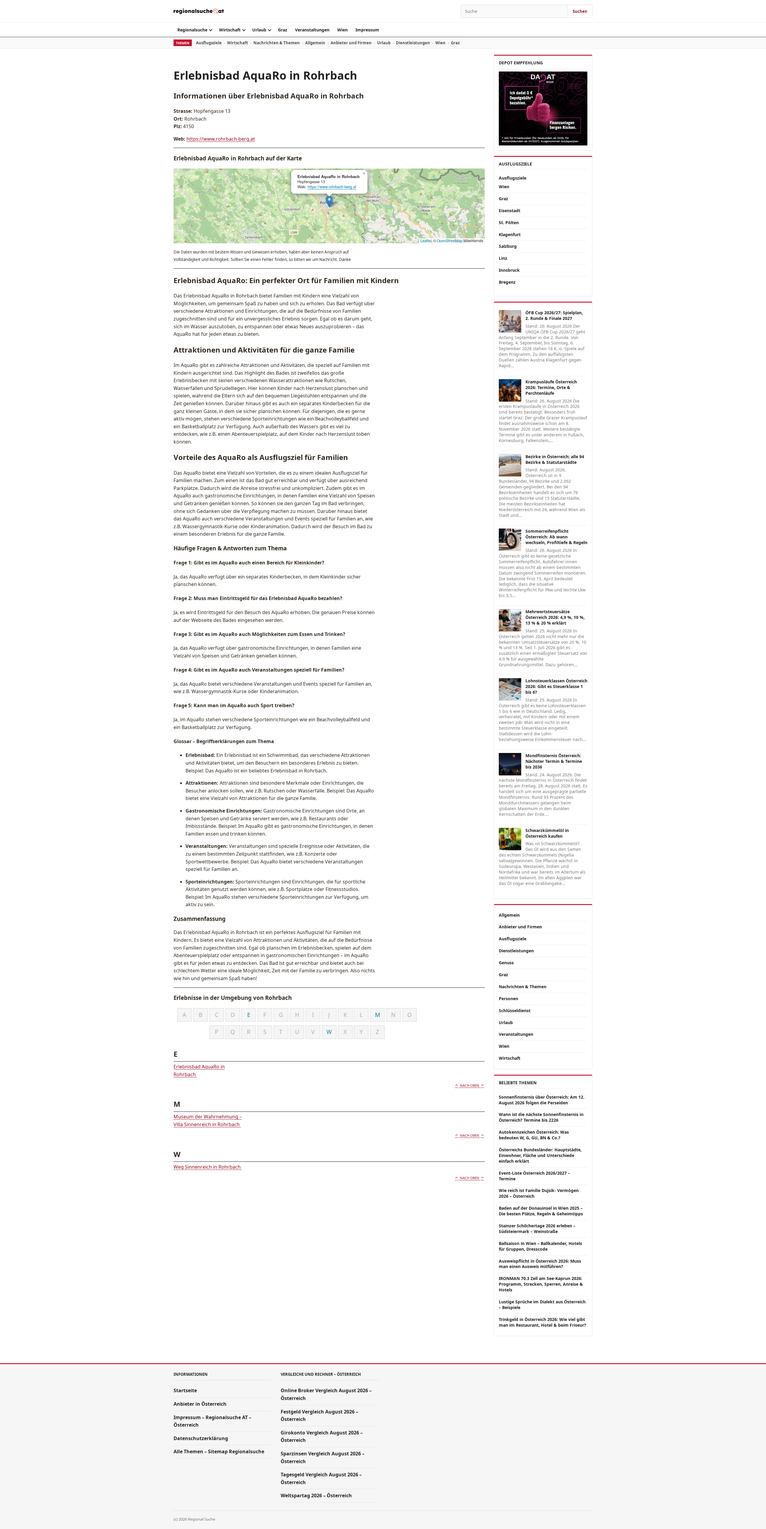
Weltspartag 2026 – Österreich (316, 1495)
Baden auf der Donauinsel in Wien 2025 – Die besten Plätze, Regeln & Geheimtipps (541, 1211)
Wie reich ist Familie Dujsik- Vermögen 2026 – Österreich (539, 1193)
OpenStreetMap (450, 240)
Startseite (185, 1390)
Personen (508, 998)
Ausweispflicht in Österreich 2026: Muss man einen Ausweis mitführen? (540, 1264)
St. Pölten (509, 222)
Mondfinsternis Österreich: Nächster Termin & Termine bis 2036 (553, 761)
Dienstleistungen (413, 42)
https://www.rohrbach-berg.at (220, 139)
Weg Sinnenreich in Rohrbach (208, 1167)
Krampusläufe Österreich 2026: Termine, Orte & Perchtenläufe (551, 387)
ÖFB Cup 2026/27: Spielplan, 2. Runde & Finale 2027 (554, 315)
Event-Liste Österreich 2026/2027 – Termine (534, 1176)
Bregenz (507, 282)
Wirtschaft (230, 30)
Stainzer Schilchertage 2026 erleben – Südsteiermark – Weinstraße (537, 1228)
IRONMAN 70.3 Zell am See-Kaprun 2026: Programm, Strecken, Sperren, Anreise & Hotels (541, 1284)
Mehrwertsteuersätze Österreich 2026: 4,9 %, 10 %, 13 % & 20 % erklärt (555, 617)
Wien (342, 30)
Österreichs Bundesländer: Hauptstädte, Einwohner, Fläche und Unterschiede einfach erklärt (540, 1155)
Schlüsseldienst (515, 1010)
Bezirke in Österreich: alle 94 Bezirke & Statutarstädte (554, 459)
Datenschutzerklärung (201, 1438)
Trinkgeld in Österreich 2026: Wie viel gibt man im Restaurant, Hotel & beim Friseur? (542, 1322)
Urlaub (259, 30)
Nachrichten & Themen (276, 42)
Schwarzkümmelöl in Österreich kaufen (547, 833)
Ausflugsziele (209, 42)
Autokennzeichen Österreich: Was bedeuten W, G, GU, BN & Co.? (534, 1135)
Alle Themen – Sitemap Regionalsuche (219, 1451)
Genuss (506, 962)
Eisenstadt (509, 210)
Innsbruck (509, 270)
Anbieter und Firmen (351, 42)
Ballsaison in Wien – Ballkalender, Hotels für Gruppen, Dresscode (540, 1246)
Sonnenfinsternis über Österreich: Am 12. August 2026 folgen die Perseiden (541, 1100)
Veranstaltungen (312, 30)
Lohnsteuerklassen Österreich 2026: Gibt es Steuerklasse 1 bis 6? (556, 686)
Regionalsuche (192, 30)
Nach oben (469, 1085)
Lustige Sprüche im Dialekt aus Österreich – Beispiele (542, 1304)
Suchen (580, 11)
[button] (329, 201)
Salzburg (508, 246)
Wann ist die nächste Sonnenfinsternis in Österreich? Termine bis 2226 (541, 1117)
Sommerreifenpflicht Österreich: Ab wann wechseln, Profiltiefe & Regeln (556, 536)
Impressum (367, 30)
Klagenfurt (510, 234)
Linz (503, 258)
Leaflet (425, 240)
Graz (282, 30)
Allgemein (315, 42)
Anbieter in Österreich (200, 1404)
